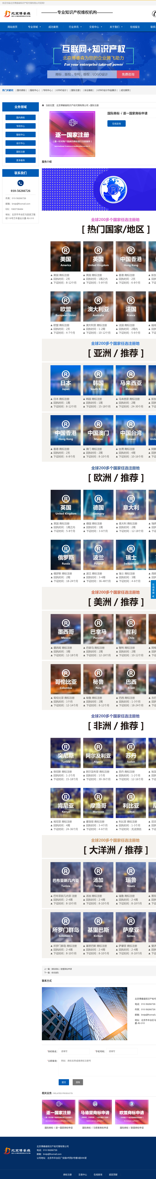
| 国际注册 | (75, 90)
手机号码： (100, 1051)
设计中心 (20, 143)
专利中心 (20, 125)
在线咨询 (116, 123)
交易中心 (94, 27)
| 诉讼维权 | (88, 90)
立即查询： (53, 1060)
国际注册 (20, 151)
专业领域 (33, 27)
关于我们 (114, 27)
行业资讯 (74, 27)
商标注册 (67, 1174)
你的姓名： (53, 1051)
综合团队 (55, 972)
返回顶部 (113, 1174)
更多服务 (20, 160)
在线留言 (135, 27)
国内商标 (20, 117)
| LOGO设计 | (61, 90)
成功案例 (53, 27)
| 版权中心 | (34, 90)
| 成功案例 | (125, 90)
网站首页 (12, 27)
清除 (78, 1082)
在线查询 (98, 1174)
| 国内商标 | (21, 90)
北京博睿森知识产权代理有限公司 (72, 105)
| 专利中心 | (47, 90)
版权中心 (20, 134)
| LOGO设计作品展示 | (106, 90)
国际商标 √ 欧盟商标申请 (61, 969)
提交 (64, 1082)
